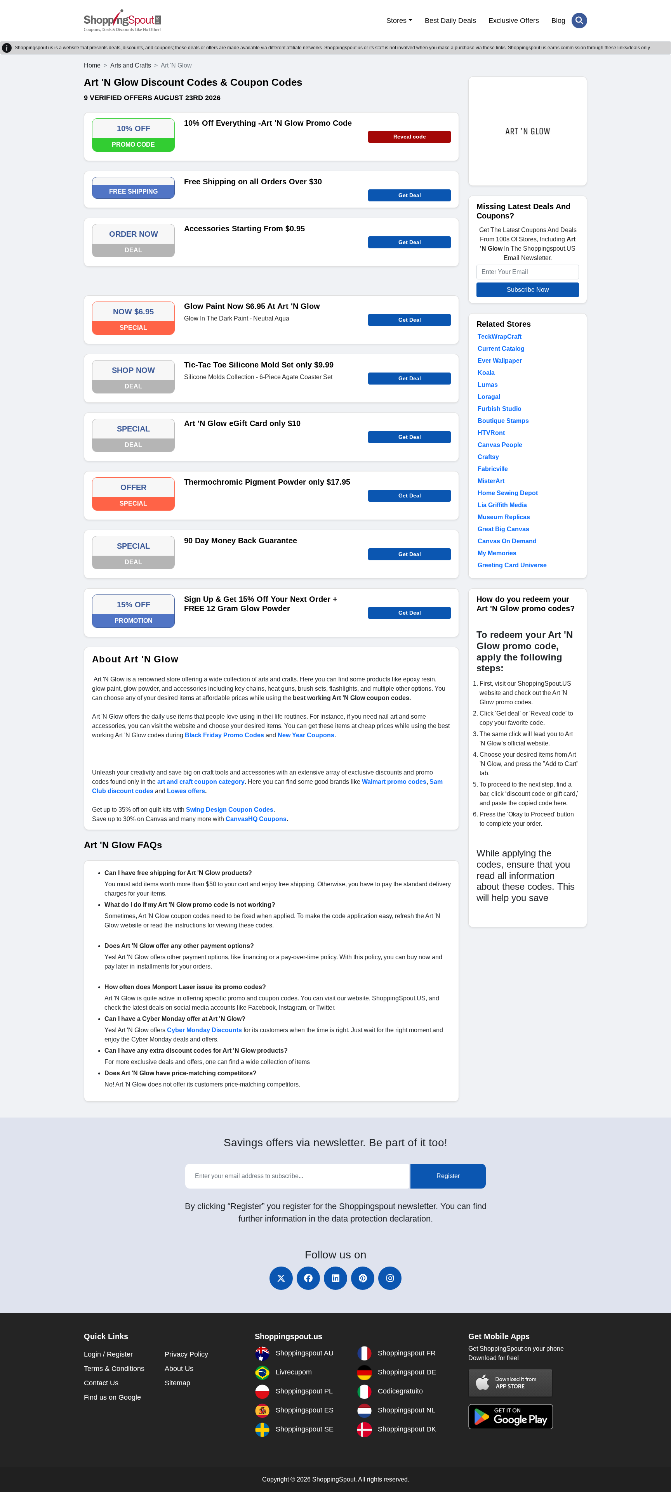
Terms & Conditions (114, 1368)
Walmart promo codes (394, 781)
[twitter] (281, 1278)
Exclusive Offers (513, 20)
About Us (179, 1368)
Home (92, 65)
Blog (558, 20)
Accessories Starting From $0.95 (244, 228)
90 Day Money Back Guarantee (240, 540)
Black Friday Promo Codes (224, 735)
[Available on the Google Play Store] (510, 1416)
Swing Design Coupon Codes (229, 809)
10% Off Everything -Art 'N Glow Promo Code (268, 123)
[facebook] (308, 1278)
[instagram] (390, 1278)
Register (448, 1176)
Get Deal (409, 195)
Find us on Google (112, 1397)
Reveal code (409, 136)
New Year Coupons (306, 735)
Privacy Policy (186, 1354)
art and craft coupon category (201, 781)
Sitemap (177, 1383)
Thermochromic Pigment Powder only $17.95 (267, 482)
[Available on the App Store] (510, 1382)
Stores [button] (396, 20)
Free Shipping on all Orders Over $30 (253, 181)
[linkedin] (335, 1278)
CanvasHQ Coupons (256, 819)
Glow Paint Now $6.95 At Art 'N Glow (252, 306)
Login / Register (108, 1354)
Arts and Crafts (130, 65)
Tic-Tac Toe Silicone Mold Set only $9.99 (259, 364)
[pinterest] (362, 1278)
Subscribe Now (528, 289)
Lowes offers (186, 791)
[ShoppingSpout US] (122, 20)
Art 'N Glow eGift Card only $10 (242, 423)
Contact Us (101, 1383)
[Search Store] (579, 20)
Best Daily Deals (450, 20)
